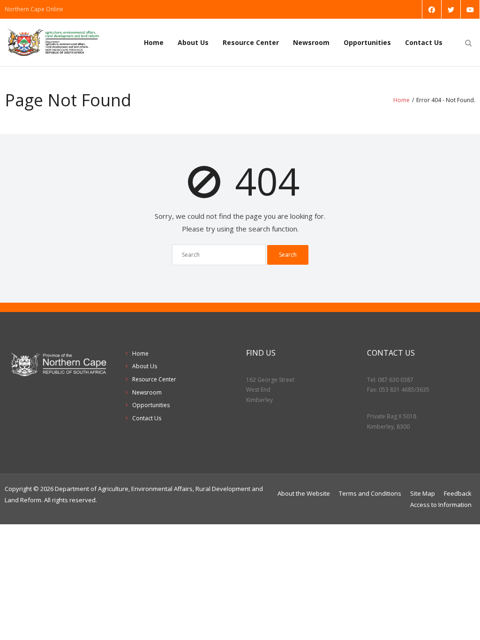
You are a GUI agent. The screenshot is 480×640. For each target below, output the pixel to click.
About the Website (304, 493)
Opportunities (367, 42)
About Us (193, 42)
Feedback (458, 493)
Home (154, 42)
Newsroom (311, 42)
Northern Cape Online (34, 9)
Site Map (422, 493)
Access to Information (441, 504)
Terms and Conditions (370, 493)
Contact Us (423, 42)
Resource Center (251, 42)
